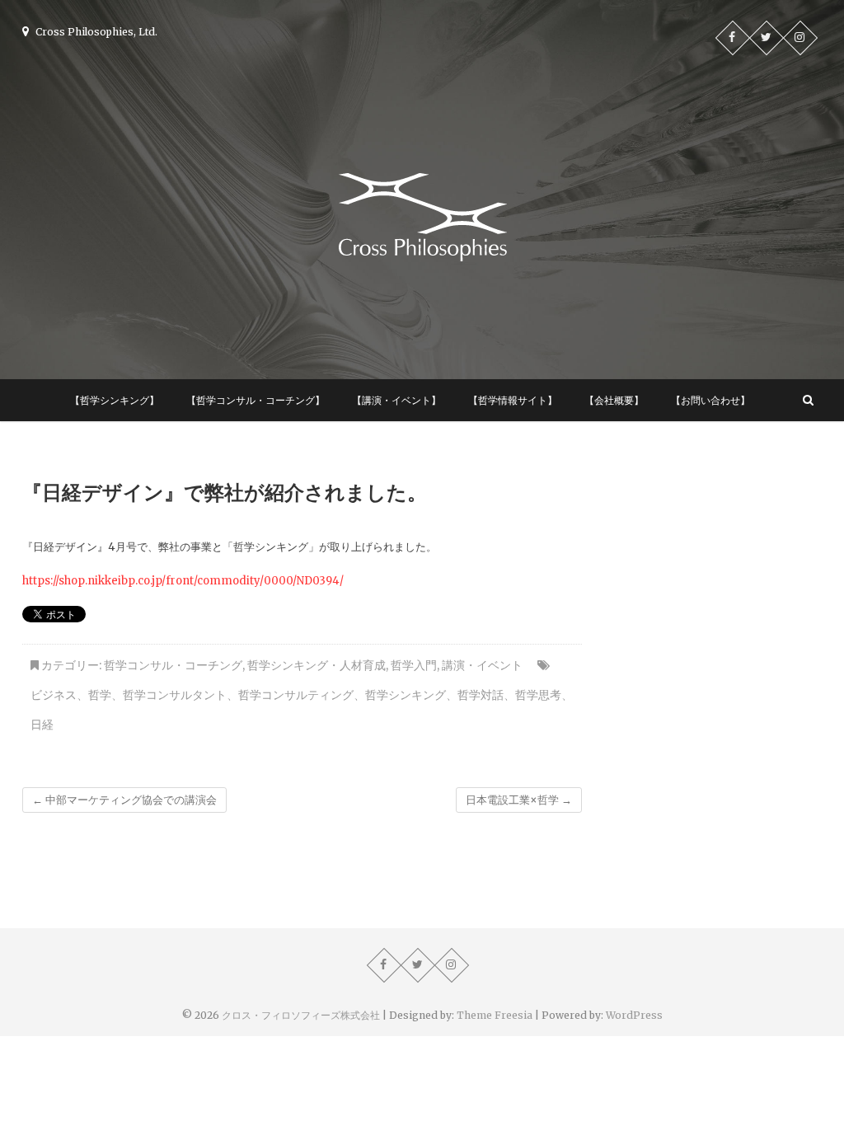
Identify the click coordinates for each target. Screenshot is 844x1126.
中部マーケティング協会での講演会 (124, 800)
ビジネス (53, 694)
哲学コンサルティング (296, 694)
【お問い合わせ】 (710, 400)
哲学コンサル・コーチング (173, 665)
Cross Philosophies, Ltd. (95, 32)
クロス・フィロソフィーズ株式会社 (301, 1015)
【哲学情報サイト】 (512, 400)
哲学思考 (538, 694)
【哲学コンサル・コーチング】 (255, 400)
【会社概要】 (614, 400)
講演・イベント (482, 665)
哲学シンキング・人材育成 (316, 665)
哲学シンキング (405, 694)
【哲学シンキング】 (114, 400)
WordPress (634, 1015)
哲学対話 (480, 694)
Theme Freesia (494, 1015)
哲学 (99, 694)
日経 (42, 724)
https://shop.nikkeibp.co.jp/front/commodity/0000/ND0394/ (183, 581)
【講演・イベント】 (396, 400)
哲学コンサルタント (175, 694)
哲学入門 (414, 665)
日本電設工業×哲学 (519, 800)
